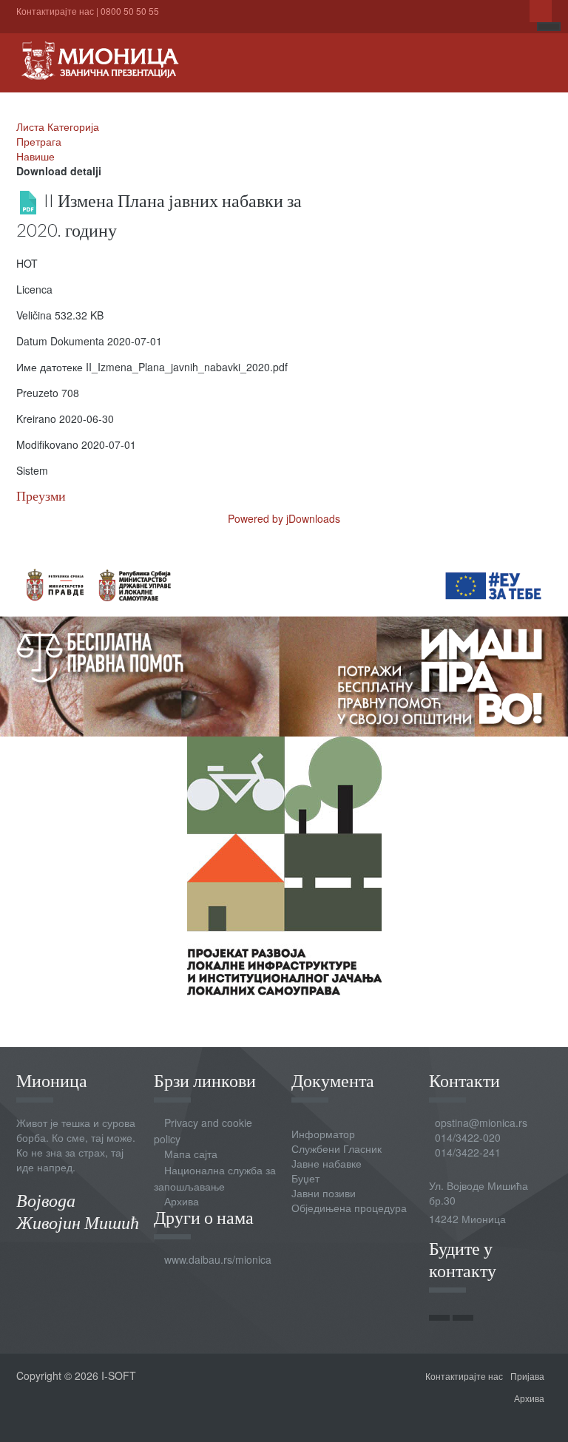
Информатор (323, 1133)
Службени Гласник (336, 1148)
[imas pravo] (284, 642)
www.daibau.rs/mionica (217, 1259)
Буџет (305, 1178)
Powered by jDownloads (284, 518)
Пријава (527, 1376)
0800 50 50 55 (130, 10)
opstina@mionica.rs (481, 1122)
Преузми (41, 496)
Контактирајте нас (55, 10)
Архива (181, 1201)
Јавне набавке (326, 1163)
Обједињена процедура (349, 1207)
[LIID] (284, 864)
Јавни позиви (323, 1192)
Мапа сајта (190, 1153)
